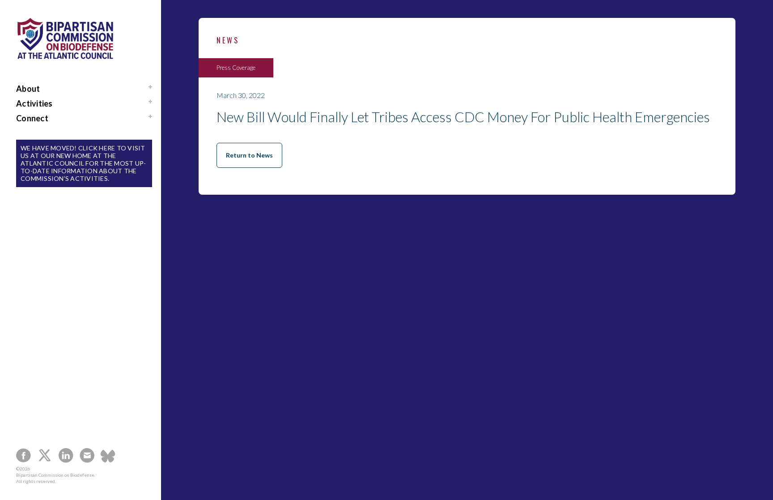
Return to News (249, 155)
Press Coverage (236, 68)
